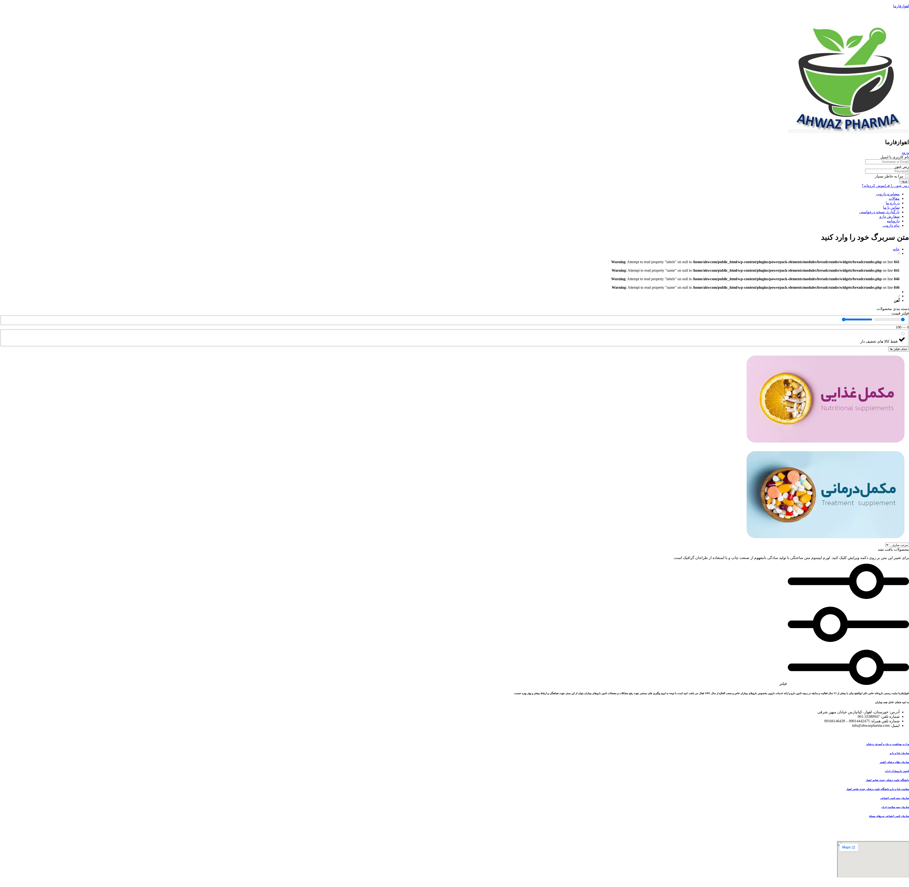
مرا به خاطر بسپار (889, 176)
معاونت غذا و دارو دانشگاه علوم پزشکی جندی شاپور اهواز (877, 789)
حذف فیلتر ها (898, 349)
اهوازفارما (901, 6)
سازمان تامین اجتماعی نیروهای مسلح (889, 816)
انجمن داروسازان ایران (897, 771)
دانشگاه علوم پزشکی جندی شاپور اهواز (887, 780)
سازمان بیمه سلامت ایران (895, 807)
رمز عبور (902, 166)
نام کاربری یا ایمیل (894, 157)
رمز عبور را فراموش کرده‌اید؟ (885, 186)
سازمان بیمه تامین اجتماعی (894, 798)
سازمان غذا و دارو (899, 753)
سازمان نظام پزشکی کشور (894, 762)
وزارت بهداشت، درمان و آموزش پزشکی (887, 744)
